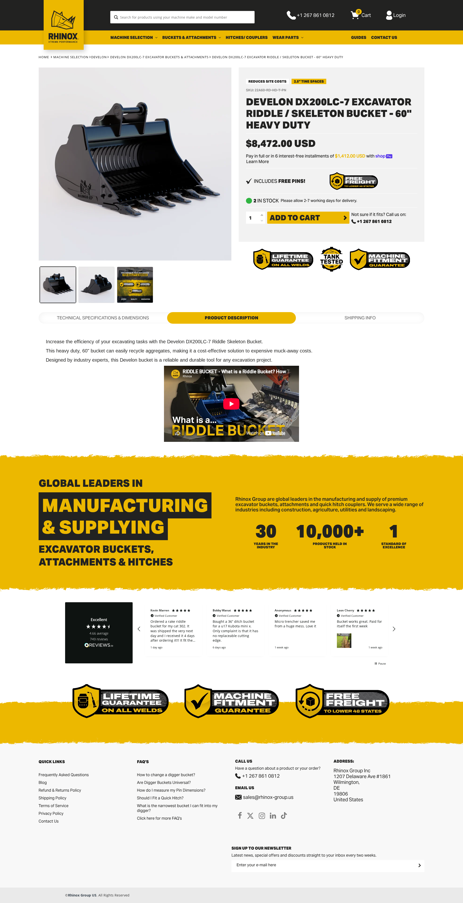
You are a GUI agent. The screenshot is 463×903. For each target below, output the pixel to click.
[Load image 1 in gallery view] (58, 285)
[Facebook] (240, 815)
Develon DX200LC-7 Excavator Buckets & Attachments (159, 57)
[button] (139, 629)
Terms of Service (53, 805)
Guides (358, 37)
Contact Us (384, 37)
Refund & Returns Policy (60, 790)
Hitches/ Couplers (247, 37)
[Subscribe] (419, 865)
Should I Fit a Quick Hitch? (160, 798)
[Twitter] (250, 815)
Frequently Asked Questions (64, 774)
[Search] (116, 17)
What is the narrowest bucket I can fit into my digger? (177, 808)
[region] (266, 629)
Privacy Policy (51, 813)
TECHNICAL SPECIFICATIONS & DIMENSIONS (103, 318)
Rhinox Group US (82, 895)
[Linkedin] (273, 815)
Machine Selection (132, 37)
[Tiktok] (284, 815)
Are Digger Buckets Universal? (164, 782)
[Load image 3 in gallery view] (135, 285)
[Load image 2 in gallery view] (96, 285)
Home (44, 57)
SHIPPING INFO (360, 318)
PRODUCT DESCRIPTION (231, 318)
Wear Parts (286, 37)
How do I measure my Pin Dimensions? (171, 790)
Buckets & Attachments (189, 37)
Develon (99, 57)
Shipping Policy (52, 798)
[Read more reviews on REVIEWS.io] (98, 645)
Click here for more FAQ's (159, 818)
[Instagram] (262, 815)
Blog (43, 782)
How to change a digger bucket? (166, 774)
